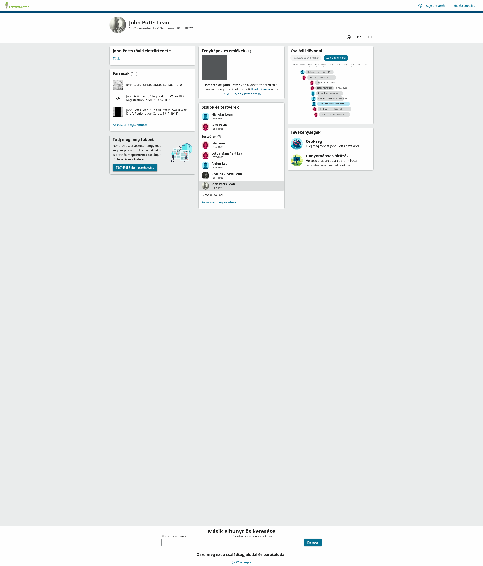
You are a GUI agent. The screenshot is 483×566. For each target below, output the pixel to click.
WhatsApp (243, 562)
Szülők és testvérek (336, 57)
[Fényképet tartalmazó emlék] (214, 67)
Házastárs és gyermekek (305, 57)
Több (116, 58)
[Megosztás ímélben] (359, 37)
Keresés (312, 542)
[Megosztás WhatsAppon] (348, 37)
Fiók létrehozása (463, 6)
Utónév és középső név (173, 536)
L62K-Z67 (188, 28)
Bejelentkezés (435, 6)
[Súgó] (420, 5)
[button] (152, 84)
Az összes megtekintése (130, 125)
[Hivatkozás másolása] (370, 37)
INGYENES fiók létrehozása (135, 167)
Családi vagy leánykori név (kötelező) (252, 536)
